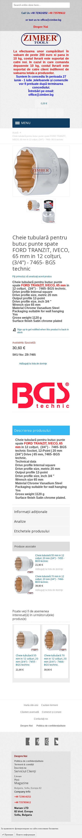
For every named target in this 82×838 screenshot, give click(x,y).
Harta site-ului (31, 705)
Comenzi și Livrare (51, 712)
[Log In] (51, 112)
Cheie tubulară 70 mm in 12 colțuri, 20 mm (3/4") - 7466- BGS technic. (49, 579)
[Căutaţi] (67, 5)
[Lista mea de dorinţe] (42, 112)
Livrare (18, 776)
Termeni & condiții (24, 764)
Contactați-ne (41, 719)
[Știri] (33, 112)
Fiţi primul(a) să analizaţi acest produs (32, 276)
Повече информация (25, 834)
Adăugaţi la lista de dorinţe (49, 569)
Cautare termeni (49, 705)
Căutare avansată (29, 712)
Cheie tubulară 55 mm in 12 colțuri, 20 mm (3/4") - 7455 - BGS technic (49, 558)
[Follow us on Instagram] (45, 741)
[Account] (24, 112)
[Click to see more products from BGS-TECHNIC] (41, 395)
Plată (16, 779)
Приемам (8, 834)
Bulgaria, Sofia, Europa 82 (28, 788)
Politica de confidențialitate (51, 725)
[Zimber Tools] (41, 39)
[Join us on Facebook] (26, 741)
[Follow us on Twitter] (54, 741)
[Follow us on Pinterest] (35, 741)
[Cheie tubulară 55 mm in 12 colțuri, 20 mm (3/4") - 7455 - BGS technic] (23, 563)
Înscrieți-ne (20, 768)
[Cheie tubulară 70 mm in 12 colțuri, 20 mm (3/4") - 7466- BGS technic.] (23, 584)
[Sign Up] (59, 112)
